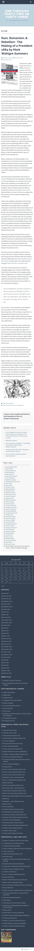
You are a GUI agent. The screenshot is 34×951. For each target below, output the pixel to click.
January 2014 (7, 617)
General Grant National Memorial (13, 757)
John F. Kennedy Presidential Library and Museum (17, 885)
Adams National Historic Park (11, 735)
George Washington (11, 467)
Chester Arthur (10, 504)
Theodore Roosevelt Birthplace (12, 820)
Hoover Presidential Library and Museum (15, 879)
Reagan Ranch (7, 910)
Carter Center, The (8, 851)
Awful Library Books (9, 692)
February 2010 (7, 641)
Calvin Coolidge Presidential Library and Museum (17, 848)
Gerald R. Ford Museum (10, 871)
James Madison (10, 472)
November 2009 (7, 649)
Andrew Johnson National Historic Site (14, 738)
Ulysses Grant (10, 498)
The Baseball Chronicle (10, 718)
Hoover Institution (8, 877)
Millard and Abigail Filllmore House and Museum (17, 796)
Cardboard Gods (7, 697)
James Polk (9, 485)
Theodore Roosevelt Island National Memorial (16, 915)
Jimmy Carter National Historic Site (13, 785)
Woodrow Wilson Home (10, 830)
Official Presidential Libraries (11, 897)
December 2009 (7, 646)
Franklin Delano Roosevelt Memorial (13, 864)
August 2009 (6, 657)
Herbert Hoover (10, 522)
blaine (4, 405)
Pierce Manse (7, 900)
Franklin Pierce (10, 491)
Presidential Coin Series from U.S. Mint (14, 903)
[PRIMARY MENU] (3, 2)
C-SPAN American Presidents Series (13, 843)
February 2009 (7, 673)
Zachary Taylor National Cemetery (13, 833)
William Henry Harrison (13, 481)
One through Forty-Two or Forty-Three (17, 14)
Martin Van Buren (11, 480)
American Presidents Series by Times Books (15, 840)
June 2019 (6, 593)
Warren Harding (10, 518)
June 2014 (6, 612)
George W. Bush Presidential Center (13, 869)
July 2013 (5, 628)
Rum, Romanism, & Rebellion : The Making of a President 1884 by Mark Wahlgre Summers (16, 45)
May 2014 (5, 614)
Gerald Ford (9, 535)
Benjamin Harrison (11, 507)
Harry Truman (10, 526)
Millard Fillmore (10, 489)
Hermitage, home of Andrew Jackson (13, 777)
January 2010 (7, 644)
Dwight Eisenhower (11, 527)
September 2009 (7, 654)
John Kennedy (10, 529)
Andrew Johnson (11, 496)
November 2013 (7, 622)
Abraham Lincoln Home (10, 730)
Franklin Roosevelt (11, 524)
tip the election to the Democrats (18, 263)
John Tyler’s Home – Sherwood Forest (14, 788)
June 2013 (6, 630)
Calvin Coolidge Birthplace (10, 746)
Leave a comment (7, 59)
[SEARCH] (31, 2)
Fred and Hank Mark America (11, 705)
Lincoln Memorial (8, 887)
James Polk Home (8, 782)
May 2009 (5, 665)
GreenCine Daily (8, 708)
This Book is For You (9, 721)
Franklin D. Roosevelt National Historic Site (15, 754)
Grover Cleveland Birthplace (11, 764)
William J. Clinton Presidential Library (14, 920)
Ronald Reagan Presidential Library (13, 812)
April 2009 (6, 668)
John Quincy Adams (11, 476)
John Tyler (9, 483)
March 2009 (6, 670)
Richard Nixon (10, 533)
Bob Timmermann (18, 57)
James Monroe (10, 474)
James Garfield (10, 502)
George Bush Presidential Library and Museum (16, 866)
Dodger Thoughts (8, 703)
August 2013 (6, 625)
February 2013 (7, 638)
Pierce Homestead (8, 806)
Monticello (6, 798)
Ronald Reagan (10, 538)
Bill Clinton (9, 542)
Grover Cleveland (11, 505)
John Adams (9, 468)
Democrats (14, 405)
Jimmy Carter (9, 537)
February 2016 (7, 596)
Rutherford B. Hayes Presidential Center (14, 814)
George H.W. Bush (11, 540)
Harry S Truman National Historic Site (14, 772)
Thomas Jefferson (11, 470)
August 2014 (6, 609)
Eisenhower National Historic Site (13, 854)
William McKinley (11, 511)
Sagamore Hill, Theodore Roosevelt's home (15, 817)
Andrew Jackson (10, 478)
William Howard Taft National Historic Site (15, 825)
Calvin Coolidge (10, 520)
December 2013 (7, 620)
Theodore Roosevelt (11, 513)
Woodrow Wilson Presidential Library (14, 926)
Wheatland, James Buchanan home (13, 822)
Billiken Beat (6, 695)
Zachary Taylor (10, 487)
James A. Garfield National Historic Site (14, 780)
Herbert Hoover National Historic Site (14, 774)
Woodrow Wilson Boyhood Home (12, 828)
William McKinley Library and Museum (14, 923)
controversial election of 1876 (21, 190)
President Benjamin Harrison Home (13, 809)
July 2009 (5, 660)
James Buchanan (10, 492)
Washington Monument (10, 918)
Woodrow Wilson (11, 516)
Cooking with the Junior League (12, 700)
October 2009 (7, 652)
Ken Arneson (7, 711)
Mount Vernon (7, 804)
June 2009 (6, 662)
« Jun (2, 586)
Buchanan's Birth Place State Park (13, 743)
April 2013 (6, 633)
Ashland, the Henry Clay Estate (12, 680)
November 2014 (7, 601)
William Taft (9, 515)
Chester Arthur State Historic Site (12, 749)
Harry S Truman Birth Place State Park (14, 769)
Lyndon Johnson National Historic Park (14, 790)
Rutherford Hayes (11, 500)
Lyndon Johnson (10, 531)
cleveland (8, 405)
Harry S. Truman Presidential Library (14, 874)
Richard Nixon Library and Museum (13, 912)
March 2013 (6, 636)
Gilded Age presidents (8, 403)
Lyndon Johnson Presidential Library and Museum (18, 890)
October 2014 (7, 604)
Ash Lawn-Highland (9, 741)
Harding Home (7, 767)
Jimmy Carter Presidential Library (13, 882)
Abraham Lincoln (11, 494)
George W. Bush (10, 544)
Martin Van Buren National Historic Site (14, 793)
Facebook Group (7, 856)
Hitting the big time (11, 440)
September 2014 (7, 606)
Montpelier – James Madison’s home (13, 801)
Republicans (21, 405)
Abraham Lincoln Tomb (10, 733)
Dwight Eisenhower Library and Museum (15, 751)
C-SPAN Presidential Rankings (12, 846)
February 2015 (7, 598)
